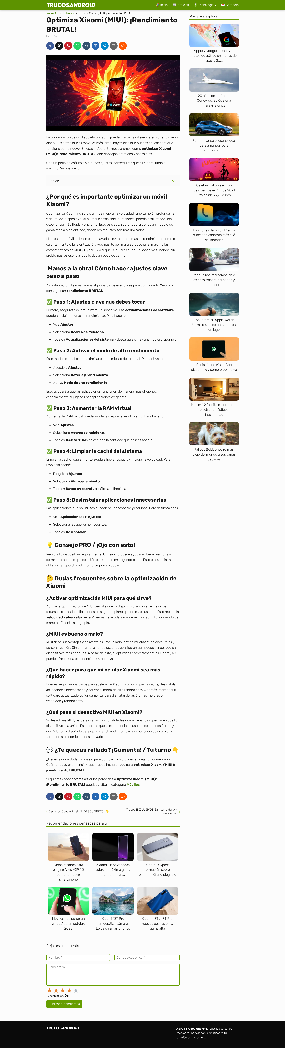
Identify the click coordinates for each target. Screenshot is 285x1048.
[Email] (114, 46)
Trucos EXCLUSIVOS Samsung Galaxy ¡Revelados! (151, 811)
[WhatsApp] (77, 46)
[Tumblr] (86, 46)
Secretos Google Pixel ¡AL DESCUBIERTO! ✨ (79, 811)
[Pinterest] (68, 46)
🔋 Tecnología (203, 5)
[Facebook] (50, 46)
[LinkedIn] (95, 46)
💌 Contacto (230, 5)
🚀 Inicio (162, 5)
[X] (59, 46)
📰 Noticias (181, 5)
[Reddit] (123, 46)
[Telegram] (105, 46)
